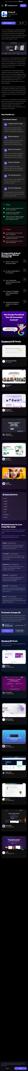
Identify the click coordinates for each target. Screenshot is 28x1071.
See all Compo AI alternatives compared (10, 535)
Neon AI (5, 596)
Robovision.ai (6, 564)
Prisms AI (5, 575)
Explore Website (7, 23)
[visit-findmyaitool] (11, 6)
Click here (20, 1)
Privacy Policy (4, 1065)
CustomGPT (6, 553)
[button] (2, 6)
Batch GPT (6, 586)
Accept (20, 1068)
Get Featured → (7, 630)
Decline (7, 1068)
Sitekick (5, 543)
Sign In (23, 5)
